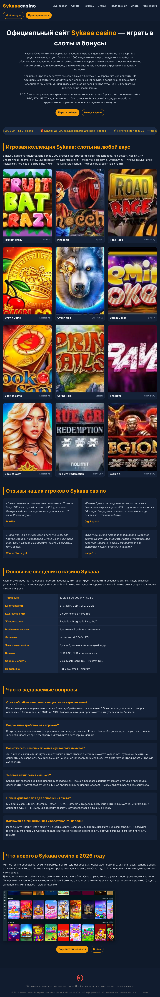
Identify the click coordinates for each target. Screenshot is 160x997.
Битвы (102, 5)
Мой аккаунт (13, 15)
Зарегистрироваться (72, 949)
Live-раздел (60, 5)
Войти (97, 949)
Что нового (150, 5)
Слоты (135, 5)
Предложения (118, 5)
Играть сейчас (67, 112)
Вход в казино (93, 112)
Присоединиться (38, 15)
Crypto (75, 5)
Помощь (88, 5)
